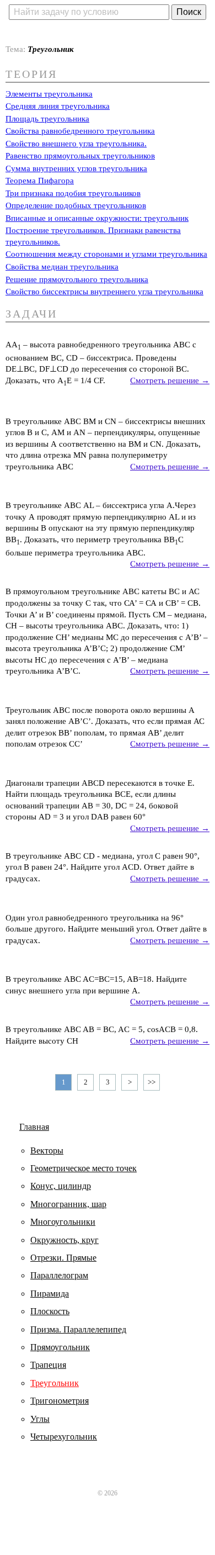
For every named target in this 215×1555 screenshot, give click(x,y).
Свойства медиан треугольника (62, 266)
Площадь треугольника (47, 118)
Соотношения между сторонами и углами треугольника (106, 254)
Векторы (46, 1150)
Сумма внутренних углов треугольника (76, 168)
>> (151, 1082)
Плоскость (49, 1311)
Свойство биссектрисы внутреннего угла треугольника (104, 291)
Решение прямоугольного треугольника (77, 279)
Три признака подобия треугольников (73, 193)
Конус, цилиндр (60, 1186)
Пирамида (49, 1293)
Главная (34, 1126)
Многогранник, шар (68, 1204)
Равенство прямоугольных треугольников (80, 155)
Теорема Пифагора (40, 180)
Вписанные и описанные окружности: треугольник (97, 218)
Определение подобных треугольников (76, 205)
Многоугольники (62, 1221)
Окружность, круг (64, 1240)
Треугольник (54, 1383)
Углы (40, 1419)
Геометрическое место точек (83, 1168)
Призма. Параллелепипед (78, 1329)
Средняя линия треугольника (58, 106)
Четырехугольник (63, 1436)
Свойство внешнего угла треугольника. (76, 143)
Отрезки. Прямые (63, 1257)
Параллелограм (59, 1275)
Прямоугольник (60, 1347)
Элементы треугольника (49, 93)
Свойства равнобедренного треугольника (80, 130)
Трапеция (48, 1364)
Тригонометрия (59, 1400)
